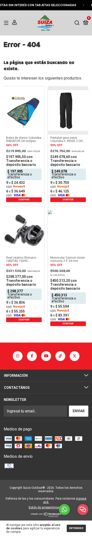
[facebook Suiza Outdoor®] (32, 356)
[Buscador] (77, 22)
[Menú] (7, 22)
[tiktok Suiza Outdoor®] (60, 356)
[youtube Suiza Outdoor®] (46, 356)
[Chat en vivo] (82, 509)
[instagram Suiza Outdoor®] (18, 356)
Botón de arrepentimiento (46, 507)
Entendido (76, 528)
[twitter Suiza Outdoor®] (74, 356)
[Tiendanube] (46, 515)
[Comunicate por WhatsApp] (64, 509)
